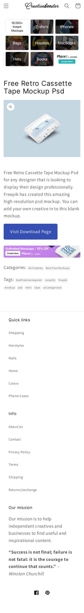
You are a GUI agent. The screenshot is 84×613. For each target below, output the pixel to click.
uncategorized (52, 287)
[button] (6, 5)
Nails (12, 358)
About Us (16, 426)
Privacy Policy (19, 452)
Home (13, 370)
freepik (62, 280)
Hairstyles (16, 345)
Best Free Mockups (58, 268)
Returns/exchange (23, 490)
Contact (15, 439)
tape (37, 287)
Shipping (16, 477)
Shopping (16, 333)
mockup (10, 287)
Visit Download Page (30, 231)
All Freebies (35, 268)
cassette (50, 280)
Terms (13, 464)
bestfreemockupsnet (29, 280)
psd (20, 287)
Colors (14, 383)
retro (28, 287)
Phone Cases (19, 396)
